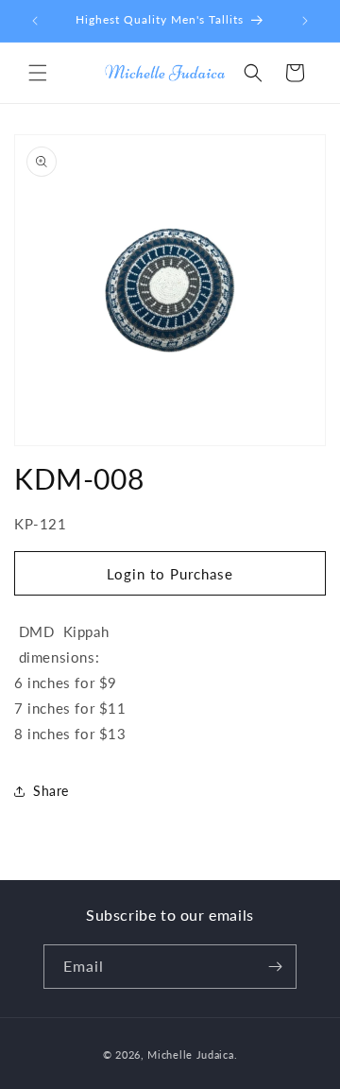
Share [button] (51, 791)
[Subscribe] (275, 966)
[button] (38, 73)
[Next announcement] (305, 21)
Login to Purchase (170, 573)
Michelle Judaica (190, 1054)
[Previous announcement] (35, 21)
